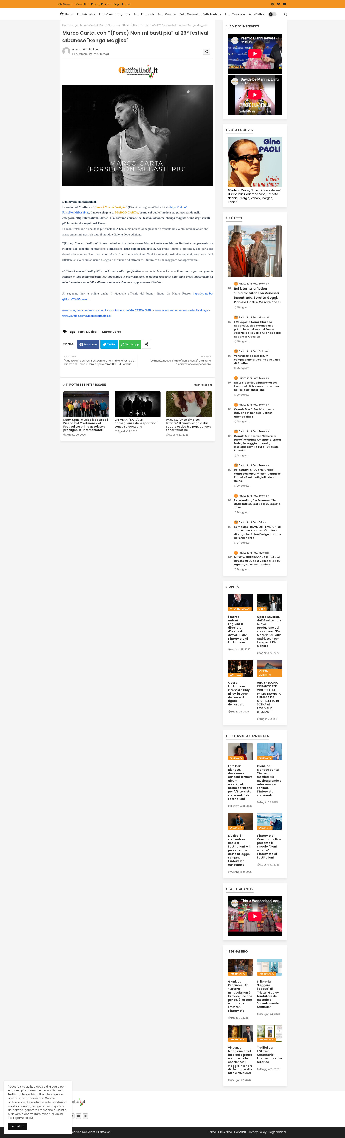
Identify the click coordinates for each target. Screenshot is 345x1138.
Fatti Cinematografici (114, 14)
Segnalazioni (122, 4)
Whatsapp (132, 344)
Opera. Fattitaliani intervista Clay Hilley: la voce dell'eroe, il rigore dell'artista (239, 693)
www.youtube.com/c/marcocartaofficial (86, 315)
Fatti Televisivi (235, 14)
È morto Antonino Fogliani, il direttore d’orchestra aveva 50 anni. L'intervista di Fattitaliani (238, 629)
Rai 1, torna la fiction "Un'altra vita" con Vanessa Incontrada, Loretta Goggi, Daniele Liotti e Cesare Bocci (257, 295)
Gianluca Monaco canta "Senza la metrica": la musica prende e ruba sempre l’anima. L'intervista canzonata (269, 780)
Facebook (90, 344)
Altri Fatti (255, 14)
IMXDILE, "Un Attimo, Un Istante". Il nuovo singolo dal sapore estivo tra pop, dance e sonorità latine (188, 425)
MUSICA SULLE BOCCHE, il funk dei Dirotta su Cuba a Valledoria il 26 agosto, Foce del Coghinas (257, 561)
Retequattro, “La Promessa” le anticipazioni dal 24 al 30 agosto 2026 (257, 504)
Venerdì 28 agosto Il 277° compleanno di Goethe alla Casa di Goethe (257, 359)
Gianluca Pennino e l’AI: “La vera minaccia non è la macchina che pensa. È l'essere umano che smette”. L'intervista (240, 996)
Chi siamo (65, 4)
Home (68, 14)
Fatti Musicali (189, 14)
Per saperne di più (20, 1118)
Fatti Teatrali (211, 14)
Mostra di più (203, 385)
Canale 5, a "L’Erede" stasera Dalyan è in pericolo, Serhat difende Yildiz (254, 413)
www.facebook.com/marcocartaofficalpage (181, 310)
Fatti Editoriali (144, 14)
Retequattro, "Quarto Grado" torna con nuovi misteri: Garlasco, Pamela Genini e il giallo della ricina (257, 475)
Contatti (81, 4)
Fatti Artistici (86, 14)
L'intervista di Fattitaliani (79, 201)
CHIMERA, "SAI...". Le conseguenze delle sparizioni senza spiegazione (136, 423)
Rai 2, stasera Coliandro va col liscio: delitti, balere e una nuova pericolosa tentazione (256, 386)
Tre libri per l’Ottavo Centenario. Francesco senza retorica (269, 1055)
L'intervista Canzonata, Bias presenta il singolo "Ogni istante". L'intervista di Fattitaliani (269, 846)
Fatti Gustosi (167, 14)
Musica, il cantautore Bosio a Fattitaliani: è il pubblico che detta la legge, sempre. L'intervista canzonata (239, 850)
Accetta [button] (17, 1126)
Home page (70, 25)
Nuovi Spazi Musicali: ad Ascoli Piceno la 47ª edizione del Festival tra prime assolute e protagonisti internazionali (85, 425)
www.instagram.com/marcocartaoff (84, 310)
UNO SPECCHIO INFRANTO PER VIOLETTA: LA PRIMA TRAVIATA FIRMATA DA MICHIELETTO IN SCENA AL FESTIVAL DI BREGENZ (269, 697)
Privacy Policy (100, 4)
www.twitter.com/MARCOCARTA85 (130, 310)
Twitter (111, 344)
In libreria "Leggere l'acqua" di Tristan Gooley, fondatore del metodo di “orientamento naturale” (268, 994)
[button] (285, 14)
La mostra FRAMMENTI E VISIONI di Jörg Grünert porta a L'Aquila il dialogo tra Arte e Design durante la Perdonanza (257, 532)
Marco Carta (88, 25)
